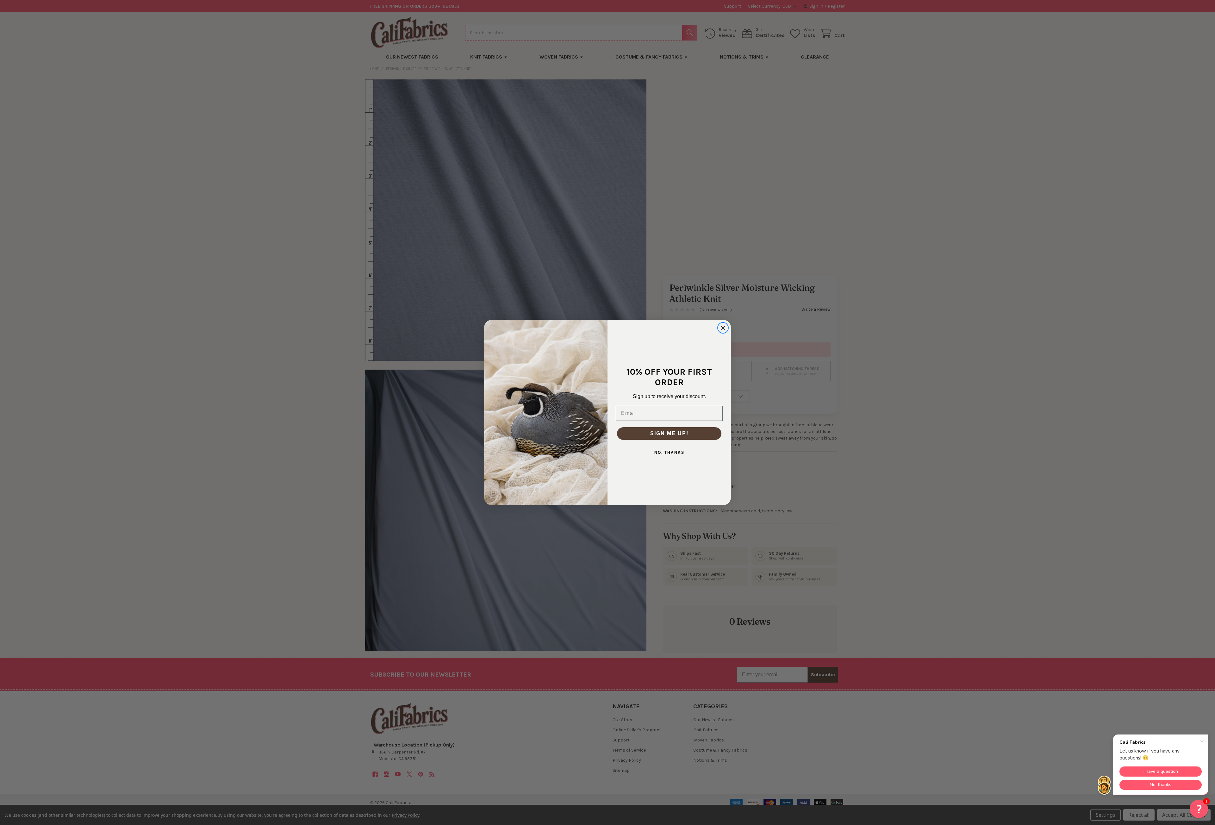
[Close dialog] (723, 328)
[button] (1199, 809)
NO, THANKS (669, 452)
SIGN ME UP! (669, 433)
